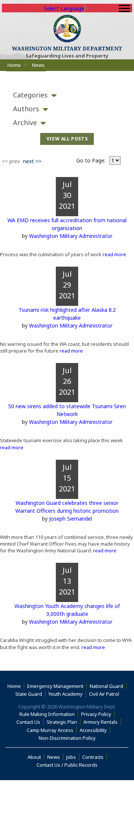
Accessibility (95, 730)
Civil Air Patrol (105, 694)
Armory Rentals (100, 722)
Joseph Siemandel (70, 518)
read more (114, 254)
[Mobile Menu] (124, 8)
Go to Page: (90, 160)
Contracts (92, 757)
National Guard (106, 686)
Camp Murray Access (52, 730)
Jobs (71, 757)
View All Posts (67, 139)
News (53, 757)
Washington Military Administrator (70, 235)
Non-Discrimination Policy (69, 738)
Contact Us (28, 722)
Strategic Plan (62, 722)
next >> (32, 161)
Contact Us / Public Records (67, 764)
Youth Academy (65, 694)
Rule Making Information (47, 714)
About (36, 757)
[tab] (67, 95)
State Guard (28, 694)
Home (14, 65)
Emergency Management (55, 686)
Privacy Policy (96, 714)
